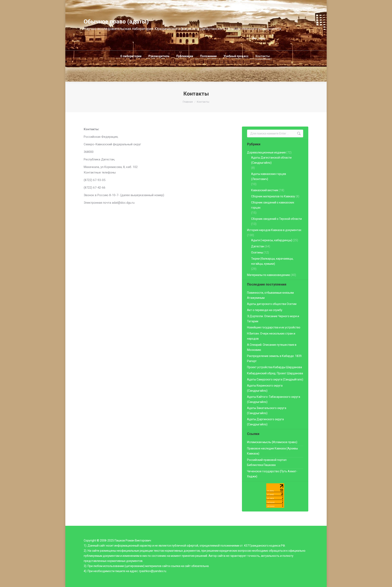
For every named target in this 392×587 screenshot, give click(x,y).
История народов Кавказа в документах (274, 230)
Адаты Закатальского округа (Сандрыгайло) (266, 410)
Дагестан (257, 246)
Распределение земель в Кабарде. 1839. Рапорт (274, 358)
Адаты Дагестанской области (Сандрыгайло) (271, 160)
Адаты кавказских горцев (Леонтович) (268, 176)
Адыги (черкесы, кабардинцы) (271, 240)
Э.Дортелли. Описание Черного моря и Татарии (273, 319)
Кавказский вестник (264, 190)
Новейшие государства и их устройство (273, 327)
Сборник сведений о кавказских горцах (272, 205)
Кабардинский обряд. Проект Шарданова (275, 373)
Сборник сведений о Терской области (276, 218)
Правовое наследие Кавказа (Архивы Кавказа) (272, 451)
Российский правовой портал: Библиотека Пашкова (267, 462)
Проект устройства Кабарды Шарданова (274, 367)
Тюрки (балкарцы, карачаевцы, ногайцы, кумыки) (272, 261)
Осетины (257, 252)
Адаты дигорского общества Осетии (271, 304)
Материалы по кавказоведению (268, 275)
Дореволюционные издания (266, 152)
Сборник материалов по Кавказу (273, 196)
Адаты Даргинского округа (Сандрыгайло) (265, 422)
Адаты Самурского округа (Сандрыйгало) (275, 379)
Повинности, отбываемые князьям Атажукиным (270, 295)
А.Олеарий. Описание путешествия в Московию (271, 347)
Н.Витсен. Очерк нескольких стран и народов (271, 336)
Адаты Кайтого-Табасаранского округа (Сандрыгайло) (273, 399)
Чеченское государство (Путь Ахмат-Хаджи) (272, 474)
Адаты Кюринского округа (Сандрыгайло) (265, 388)
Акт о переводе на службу (264, 310)
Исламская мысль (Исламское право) (272, 442)
